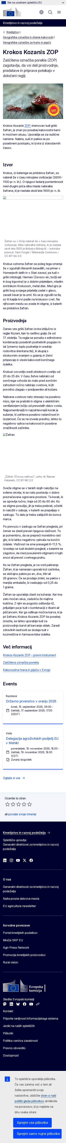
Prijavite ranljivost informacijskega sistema (30, 1018)
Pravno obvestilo (14, 1048)
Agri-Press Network (16, 947)
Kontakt (8, 1011)
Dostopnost (11, 1055)
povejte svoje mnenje (22, 814)
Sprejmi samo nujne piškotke (38, 1134)
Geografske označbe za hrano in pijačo (27, 42)
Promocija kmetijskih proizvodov (24, 955)
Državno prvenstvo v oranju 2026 (31, 701)
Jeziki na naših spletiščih (19, 1026)
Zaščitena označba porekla (21, 662)
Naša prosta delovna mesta (21, 898)
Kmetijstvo (13, 32)
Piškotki (8, 1033)
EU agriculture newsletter (19, 906)
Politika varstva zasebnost (20, 1041)
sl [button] (41, 12)
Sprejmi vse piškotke (32, 1123)
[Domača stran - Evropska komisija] (12, 11)
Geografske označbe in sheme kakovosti (28, 37)
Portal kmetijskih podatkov (20, 933)
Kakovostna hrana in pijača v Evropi (26, 670)
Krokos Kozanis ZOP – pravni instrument (29, 655)
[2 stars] (10, 804)
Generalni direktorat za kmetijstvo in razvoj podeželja (31, 889)
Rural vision (10, 962)
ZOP (27, 125)
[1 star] (7, 804)
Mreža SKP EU (13, 940)
